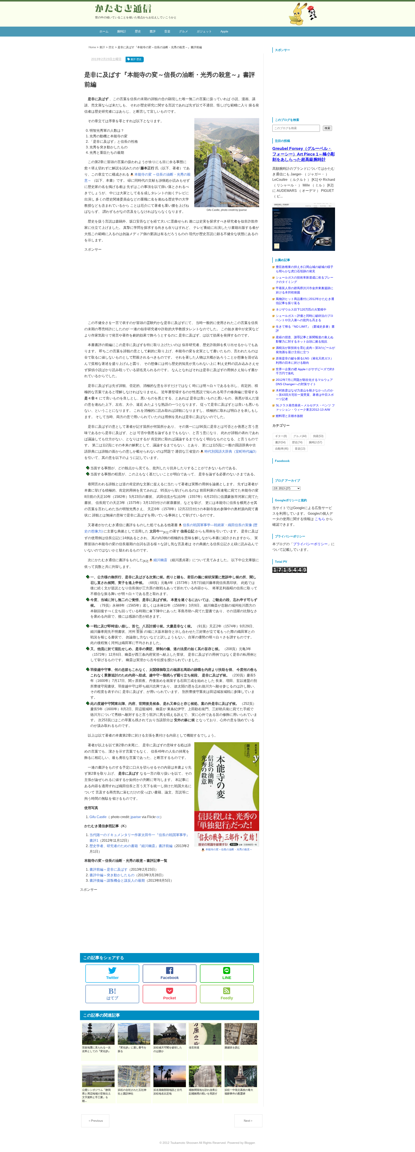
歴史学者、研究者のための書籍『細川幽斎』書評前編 (130, 846)
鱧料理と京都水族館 (289, 416)
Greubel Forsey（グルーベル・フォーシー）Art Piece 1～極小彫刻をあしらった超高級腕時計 (303, 154)
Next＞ (248, 1120)
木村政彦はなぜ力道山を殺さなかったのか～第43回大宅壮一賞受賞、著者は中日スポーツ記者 (305, 395)
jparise (136, 817)
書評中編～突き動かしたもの (111, 875)
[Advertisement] (171, 282)
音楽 (167, 31)
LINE (226, 978)
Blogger (249, 1142)
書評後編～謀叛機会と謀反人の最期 (117, 880)
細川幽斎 (160, 560)
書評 (153, 31)
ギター (281, 436)
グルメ (183, 31)
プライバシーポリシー (310, 544)
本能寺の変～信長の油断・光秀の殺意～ (229, 849)
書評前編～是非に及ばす (108, 869)
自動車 (281, 448)
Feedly (227, 998)
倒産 (318, 436)
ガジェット (204, 31)
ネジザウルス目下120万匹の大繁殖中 (301, 309)
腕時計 (121, 31)
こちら (320, 519)
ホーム (104, 31)
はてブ (112, 993)
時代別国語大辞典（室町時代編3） (231, 451)
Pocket (169, 998)
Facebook (170, 978)
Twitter (112, 978)
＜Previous (95, 1120)
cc (158, 817)
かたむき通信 (123, 8)
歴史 (138, 31)
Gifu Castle (98, 817)
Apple (224, 31)
